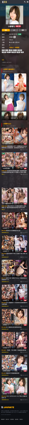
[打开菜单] (27, 2)
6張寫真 (17, 47)
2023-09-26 (24, 306)
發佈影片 (21, 419)
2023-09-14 (24, 399)
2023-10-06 (24, 232)
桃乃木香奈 (5, 143)
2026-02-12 (24, 174)
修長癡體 (13, 52)
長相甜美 (4, 52)
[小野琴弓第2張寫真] (20, 82)
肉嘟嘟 (18, 52)
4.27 (7, 257)
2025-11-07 (24, 209)
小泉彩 (8, 168)
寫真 (23, 30)
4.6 (3, 209)
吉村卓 (8, 371)
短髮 (22, 52)
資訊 (6, 30)
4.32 (7, 232)
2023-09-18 (24, 375)
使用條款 (12, 419)
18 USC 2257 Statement (6, 414)
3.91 (7, 329)
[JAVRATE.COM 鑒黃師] (4, 2)
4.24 (7, 281)
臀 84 (17, 42)
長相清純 (19, 50)
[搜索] (25, 2)
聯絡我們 (3, 419)
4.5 (3, 149)
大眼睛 (10, 50)
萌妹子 (9, 52)
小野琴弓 (11, 26)
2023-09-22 (24, 329)
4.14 (7, 306)
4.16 (7, 352)
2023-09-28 (24, 281)
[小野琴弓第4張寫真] (8, 101)
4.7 (3, 174)
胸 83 (10, 42)
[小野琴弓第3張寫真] (20, 101)
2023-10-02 (24, 257)
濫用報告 (16, 419)
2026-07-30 (24, 149)
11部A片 (11, 47)
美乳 (3, 50)
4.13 (7, 375)
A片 (14, 30)
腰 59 (14, 42)
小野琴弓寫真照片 (9, 69)
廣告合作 (7, 419)
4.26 (7, 399)
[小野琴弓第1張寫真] (8, 82)
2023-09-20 (24, 352)
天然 (7, 50)
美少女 (15, 50)
